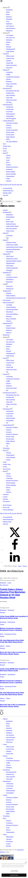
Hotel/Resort (9, 279)
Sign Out (19, 184)
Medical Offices (10, 295)
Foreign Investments (12, 130)
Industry (5, 210)
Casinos (8, 275)
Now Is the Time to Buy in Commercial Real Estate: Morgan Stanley (12, 653)
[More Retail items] (7, 240)
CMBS (8, 74)
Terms (20, 566)
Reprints (5, 499)
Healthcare (9, 23)
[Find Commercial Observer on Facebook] (14, 550)
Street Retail (9, 251)
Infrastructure (7, 323)
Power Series (6, 469)
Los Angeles (9, 35)
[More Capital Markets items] (13, 121)
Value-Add (9, 97)
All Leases (9, 67)
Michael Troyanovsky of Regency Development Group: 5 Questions (11, 629)
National (8, 46)
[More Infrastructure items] (12, 323)
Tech (4, 144)
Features (8, 164)
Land (7, 21)
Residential (9, 9)
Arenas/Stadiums (11, 307)
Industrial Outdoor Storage (13, 261)
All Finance (9, 86)
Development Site (11, 772)
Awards (8, 155)
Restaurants (9, 281)
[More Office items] (8, 233)
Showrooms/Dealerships (13, 249)
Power (5, 150)
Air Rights (9, 305)
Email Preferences (8, 190)
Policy (8, 162)
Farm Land (9, 286)
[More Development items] (12, 104)
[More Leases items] (8, 54)
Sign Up (7, 184)
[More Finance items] (8, 70)
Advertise (6, 494)
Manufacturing (10, 263)
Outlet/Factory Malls (12, 244)
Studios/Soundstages (12, 268)
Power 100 (6, 507)
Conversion (9, 111)
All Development (11, 118)
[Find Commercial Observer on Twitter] (14, 537)
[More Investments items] (11, 88)
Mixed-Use (9, 30)
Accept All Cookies (14, 875)
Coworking (9, 235)
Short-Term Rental (11, 228)
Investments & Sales (9, 392)
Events (5, 148)
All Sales (8, 102)
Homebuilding (10, 217)
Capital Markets (7, 120)
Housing (8, 452)
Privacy (25, 566)
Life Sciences (10, 26)
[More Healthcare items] (10, 291)
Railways (8, 332)
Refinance (9, 81)
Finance (5, 70)
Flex (7, 237)
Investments (6, 88)
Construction (9, 109)
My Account (13, 184)
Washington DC (10, 49)
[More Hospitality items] (10, 272)
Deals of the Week (11, 65)
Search (19, 201)
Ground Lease (10, 58)
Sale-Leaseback (10, 95)
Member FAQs (7, 193)
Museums (9, 316)
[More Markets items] (9, 33)
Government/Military (12, 314)
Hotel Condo (9, 221)
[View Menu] (1, 1)
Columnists (9, 169)
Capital (5, 795)
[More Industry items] (9, 7)
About (5, 834)
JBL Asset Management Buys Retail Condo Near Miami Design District (12, 641)
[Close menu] (1, 204)
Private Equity (10, 134)
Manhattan (9, 40)
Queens (8, 42)
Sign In (2, 184)
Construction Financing (12, 77)
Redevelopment (10, 114)
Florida (2, 624)
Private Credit (10, 132)
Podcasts (8, 181)
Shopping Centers (11, 242)
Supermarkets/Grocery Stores (14, 247)
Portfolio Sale (10, 93)
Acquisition (9, 72)
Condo (8, 219)
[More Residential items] (10, 212)
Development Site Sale (12, 90)
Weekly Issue (7, 146)
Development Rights (12, 309)
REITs (8, 139)
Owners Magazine (8, 509)
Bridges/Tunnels (10, 328)
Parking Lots (9, 288)
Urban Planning (10, 457)
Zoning (8, 459)
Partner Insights (10, 171)
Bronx (8, 44)
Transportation (10, 176)
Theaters (8, 321)
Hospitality (9, 19)
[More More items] (7, 153)
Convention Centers (11, 277)
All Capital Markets (11, 141)
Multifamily (9, 214)
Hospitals (9, 293)
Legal (7, 160)
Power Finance (7, 505)
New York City (10, 37)
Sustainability (10, 116)
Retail (8, 14)
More (4, 153)
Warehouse (9, 270)
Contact (5, 496)
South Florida (10, 51)
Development (7, 104)
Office (8, 12)
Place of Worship (11, 318)
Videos (8, 178)
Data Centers (10, 256)
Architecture (9, 107)
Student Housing (11, 224)
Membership (9, 837)
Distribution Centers (12, 258)
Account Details (7, 188)
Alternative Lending (12, 123)
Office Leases (10, 56)
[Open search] (1, 199)
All (7, 372)
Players (8, 157)
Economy (9, 127)
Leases (5, 53)
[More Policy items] (8, 450)
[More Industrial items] (9, 254)
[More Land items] (7, 284)
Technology (6, 448)
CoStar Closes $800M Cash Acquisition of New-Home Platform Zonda (14, 617)
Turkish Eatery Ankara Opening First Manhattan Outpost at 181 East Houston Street (12, 593)
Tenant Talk (9, 63)
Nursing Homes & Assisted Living (16, 298)
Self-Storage (9, 265)
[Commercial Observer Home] (7, 3)
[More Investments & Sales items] (16, 393)
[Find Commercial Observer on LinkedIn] (14, 562)
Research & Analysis (12, 167)
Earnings (8, 125)
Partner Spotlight (11, 174)
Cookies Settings (14, 870)
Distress (8, 79)
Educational (9, 311)
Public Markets (10, 137)
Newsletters (6, 501)
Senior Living (10, 231)
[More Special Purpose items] (13, 302)
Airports (8, 325)
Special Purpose (10, 28)
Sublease (8, 60)
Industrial (9, 16)
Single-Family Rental (12, 226)
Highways (9, 330)
